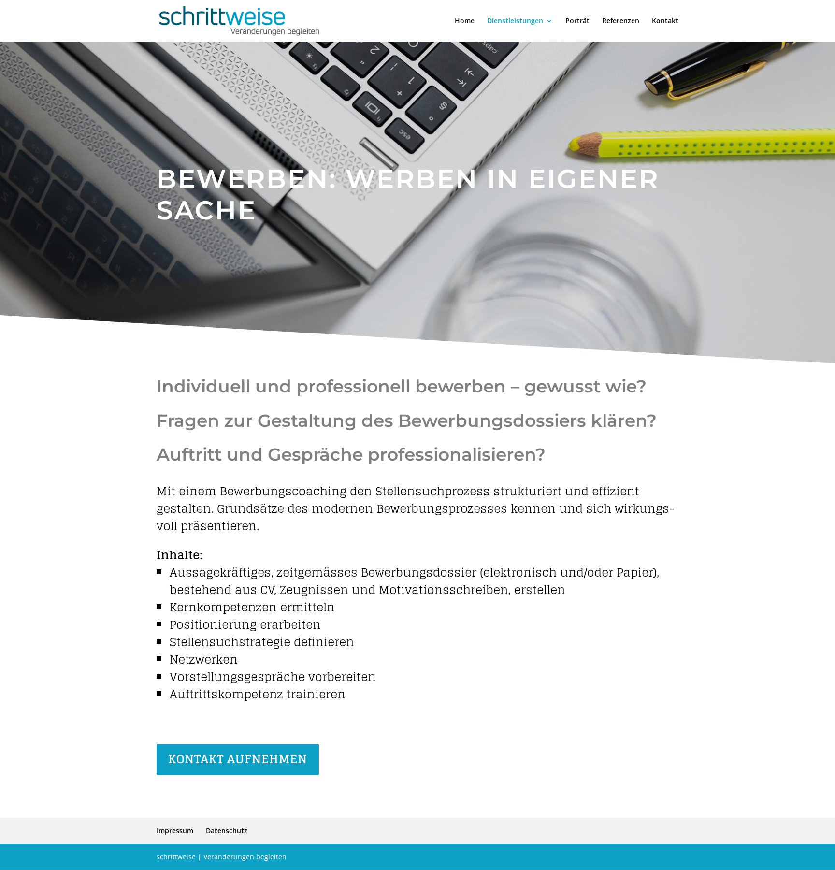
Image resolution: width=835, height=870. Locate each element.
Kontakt (665, 21)
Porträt (577, 21)
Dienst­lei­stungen (515, 21)
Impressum (175, 830)
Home (465, 21)
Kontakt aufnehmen (237, 759)
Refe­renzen (620, 21)
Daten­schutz (226, 830)
